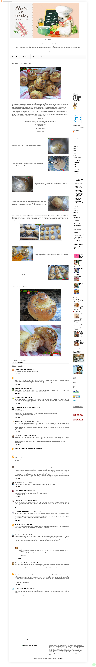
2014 (75, 210)
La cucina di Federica (77, 312)
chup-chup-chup (78, 331)
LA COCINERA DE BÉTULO (21, 511)
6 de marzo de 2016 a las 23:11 (32, 421)
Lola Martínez (18, 455)
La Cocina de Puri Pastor (20, 407)
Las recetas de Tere (78, 324)
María (16, 534)
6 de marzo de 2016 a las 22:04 (31, 377)
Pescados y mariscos (78, 241)
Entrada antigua (65, 636)
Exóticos (76, 232)
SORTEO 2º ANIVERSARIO (81, 256)
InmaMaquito (18, 369)
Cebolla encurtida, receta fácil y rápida (81, 334)
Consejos (76, 223)
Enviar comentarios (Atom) (24, 639)
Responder (17, 373)
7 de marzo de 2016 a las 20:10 (30, 500)
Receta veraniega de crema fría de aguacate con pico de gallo (78, 327)
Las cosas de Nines (19, 377)
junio (76, 166)
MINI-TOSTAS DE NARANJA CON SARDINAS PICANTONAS (79, 195)
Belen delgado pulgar (23, 547)
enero (76, 206)
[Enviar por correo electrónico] (20, 360)
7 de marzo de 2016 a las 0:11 (35, 448)
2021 (75, 146)
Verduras (76, 248)
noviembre (77, 158)
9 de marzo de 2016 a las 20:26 (28, 588)
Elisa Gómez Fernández (20, 562)
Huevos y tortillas (78, 234)
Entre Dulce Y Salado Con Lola (22, 448)
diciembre (77, 157)
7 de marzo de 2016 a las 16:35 (25, 482)
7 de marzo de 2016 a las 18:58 (28, 490)
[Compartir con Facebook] (24, 360)
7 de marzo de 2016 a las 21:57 (25, 524)
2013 (75, 212)
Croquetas (76, 225)
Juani (16, 397)
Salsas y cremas (77, 244)
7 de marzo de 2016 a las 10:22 (29, 466)
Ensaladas (76, 229)
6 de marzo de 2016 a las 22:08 (25, 388)
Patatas (75, 238)
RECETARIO (25, 56)
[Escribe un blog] (21, 360)
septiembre (78, 162)
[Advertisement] (40, 626)
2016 (75, 155)
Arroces (75, 219)
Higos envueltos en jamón (82, 342)
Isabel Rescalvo (18, 466)
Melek (16, 482)
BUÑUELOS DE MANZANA (78, 184)
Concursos (76, 222)
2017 (75, 153)
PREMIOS (35, 56)
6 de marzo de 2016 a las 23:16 (29, 435)
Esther (16, 388)
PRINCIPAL (15, 56)
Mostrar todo (81, 348)
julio (76, 164)
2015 (75, 208)
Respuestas (19, 544)
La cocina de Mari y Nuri (20, 572)
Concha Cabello (18, 435)
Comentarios (77, 141)
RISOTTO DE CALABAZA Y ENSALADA (78, 187)
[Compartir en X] (23, 360)
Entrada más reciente (17, 636)
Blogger (60, 658)
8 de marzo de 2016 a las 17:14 (33, 572)
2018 (75, 152)
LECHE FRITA (78, 182)
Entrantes (76, 231)
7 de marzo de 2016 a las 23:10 (25, 534)
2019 (75, 150)
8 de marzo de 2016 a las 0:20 (35, 547)
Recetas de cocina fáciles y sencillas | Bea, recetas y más (78, 300)
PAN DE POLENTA (81, 290)
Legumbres (76, 235)
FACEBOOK (44, 56)
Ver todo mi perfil (76, 133)
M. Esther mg (18, 588)
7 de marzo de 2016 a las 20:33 (34, 511)
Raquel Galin (18, 490)
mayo (76, 167)
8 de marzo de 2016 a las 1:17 (32, 562)
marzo (76, 171)
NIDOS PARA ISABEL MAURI (79, 202)
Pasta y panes (20, 362)
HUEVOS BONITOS (81, 277)
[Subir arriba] (94, 665)
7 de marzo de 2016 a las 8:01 (28, 455)
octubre (77, 160)
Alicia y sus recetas (78, 132)
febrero (77, 204)
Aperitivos (76, 217)
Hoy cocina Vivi (77, 340)
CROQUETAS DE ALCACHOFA (78, 173)
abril (76, 169)
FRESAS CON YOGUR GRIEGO (79, 191)
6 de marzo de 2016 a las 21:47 (28, 369)
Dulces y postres (78, 226)
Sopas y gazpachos (78, 246)
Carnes (75, 220)
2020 (75, 148)
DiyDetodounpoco (19, 500)
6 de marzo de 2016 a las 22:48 (33, 407)
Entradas (76, 138)
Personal (76, 240)
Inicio (41, 636)
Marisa (16, 524)
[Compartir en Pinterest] (25, 360)
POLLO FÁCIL (81, 284)
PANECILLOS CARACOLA (78, 199)
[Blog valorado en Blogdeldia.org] (76, 396)
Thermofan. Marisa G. (20, 421)
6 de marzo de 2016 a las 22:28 (25, 397)
